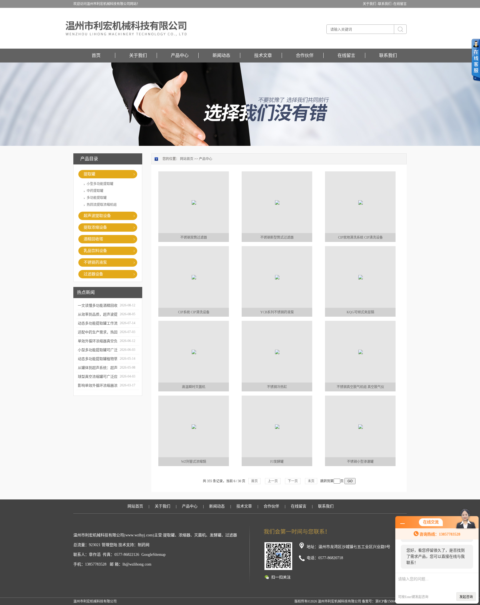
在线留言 (400, 4)
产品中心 (180, 55)
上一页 (273, 481)
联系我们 (388, 55)
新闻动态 (221, 55)
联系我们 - (385, 4)
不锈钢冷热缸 (277, 387)
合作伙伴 (305, 55)
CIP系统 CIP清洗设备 (193, 312)
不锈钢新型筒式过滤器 (277, 237)
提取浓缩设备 (95, 227)
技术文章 (263, 55)
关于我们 (138, 55)
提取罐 (89, 174)
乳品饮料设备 (95, 251)
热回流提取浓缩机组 (102, 205)
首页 (96, 55)
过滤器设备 (93, 274)
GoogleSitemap (153, 554)
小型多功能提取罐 (100, 184)
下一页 (293, 481)
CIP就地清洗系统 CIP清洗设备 (360, 237)
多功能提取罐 (97, 198)
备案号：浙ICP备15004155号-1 (384, 601)
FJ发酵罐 (277, 462)
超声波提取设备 (97, 216)
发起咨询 (466, 597)
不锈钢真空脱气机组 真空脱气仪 (360, 387)
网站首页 (186, 159)
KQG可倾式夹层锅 (360, 312)
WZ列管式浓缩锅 (193, 462)
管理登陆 (109, 545)
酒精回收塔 (93, 239)
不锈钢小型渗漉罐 (360, 462)
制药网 (143, 545)
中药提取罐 (95, 191)
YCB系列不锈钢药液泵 (277, 312)
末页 (311, 481)
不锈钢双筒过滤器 (193, 237)
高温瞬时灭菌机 (193, 387)
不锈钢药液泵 (95, 262)
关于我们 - (370, 4)
